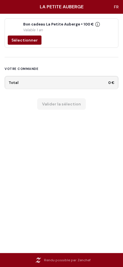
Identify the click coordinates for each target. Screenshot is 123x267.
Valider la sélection (61, 104)
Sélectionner (24, 40)
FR (116, 6)
